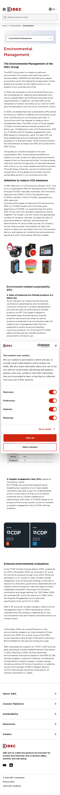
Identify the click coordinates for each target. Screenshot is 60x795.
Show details (45, 429)
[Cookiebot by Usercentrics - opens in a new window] (38, 345)
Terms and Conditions (12, 786)
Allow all (30, 438)
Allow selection (30, 447)
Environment (28, 26)
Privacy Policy (9, 782)
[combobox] (30, 38)
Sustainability (15, 26)
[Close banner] (56, 346)
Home (4, 26)
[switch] (53, 400)
